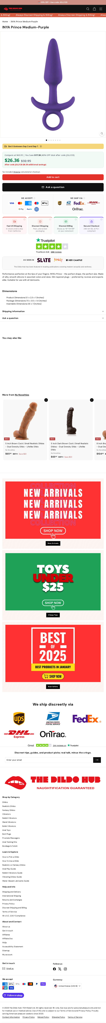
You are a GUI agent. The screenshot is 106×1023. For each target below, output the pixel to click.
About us (6, 926)
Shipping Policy (58, 1017)
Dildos (5, 802)
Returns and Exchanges (12, 900)
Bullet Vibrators (9, 826)
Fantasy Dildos (8, 810)
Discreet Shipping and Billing (14, 908)
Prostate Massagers (11, 838)
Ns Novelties (22, 394)
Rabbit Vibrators (9, 818)
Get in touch (7, 930)
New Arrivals (53, 543)
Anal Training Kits (9, 842)
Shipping (16, 172)
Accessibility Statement (12, 946)
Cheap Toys (53, 615)
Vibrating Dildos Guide (12, 877)
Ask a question (10, 318)
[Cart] (94, 9)
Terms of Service (9, 912)
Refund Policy (43, 1017)
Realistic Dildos (9, 806)
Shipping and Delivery (11, 892)
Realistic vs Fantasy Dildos (13, 865)
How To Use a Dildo (10, 861)
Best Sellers (53, 687)
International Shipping (11, 896)
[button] (28, 204)
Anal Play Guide (9, 869)
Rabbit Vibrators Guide (12, 873)
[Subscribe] (97, 760)
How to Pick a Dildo (10, 857)
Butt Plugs (6, 834)
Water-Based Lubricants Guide (15, 881)
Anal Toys (6, 830)
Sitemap (6, 950)
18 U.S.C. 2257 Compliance (13, 916)
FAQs (4, 942)
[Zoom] (101, 133)
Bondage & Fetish (10, 846)
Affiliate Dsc (7, 938)
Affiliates (6, 935)
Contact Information (11, 1017)
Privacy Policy (8, 904)
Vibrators (6, 814)
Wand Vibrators (9, 822)
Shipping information (13, 311)
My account (7, 954)
